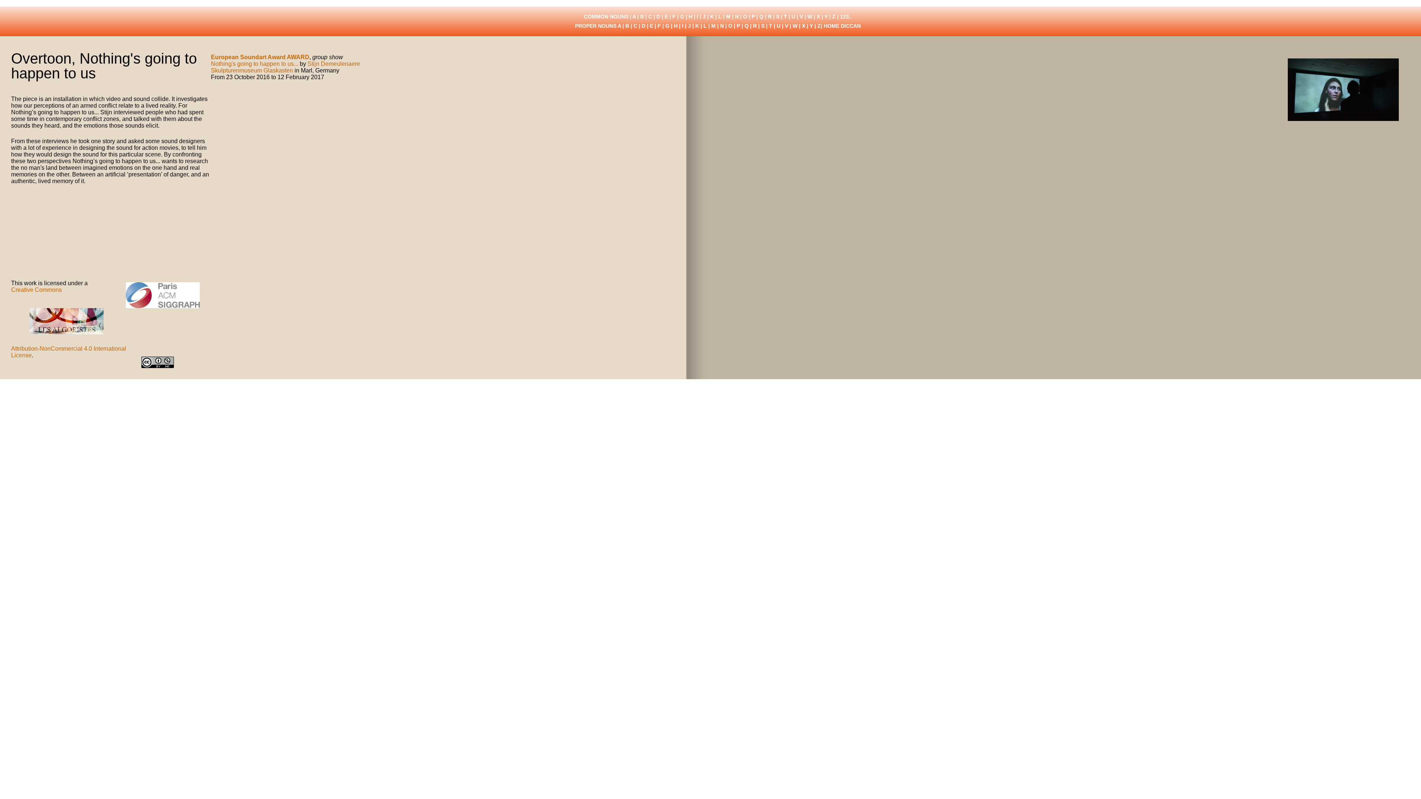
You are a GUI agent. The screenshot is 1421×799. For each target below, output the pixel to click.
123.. (846, 17)
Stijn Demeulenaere (334, 64)
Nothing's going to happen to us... (254, 64)
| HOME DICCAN (841, 26)
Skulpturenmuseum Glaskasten (252, 70)
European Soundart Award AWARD (260, 57)
